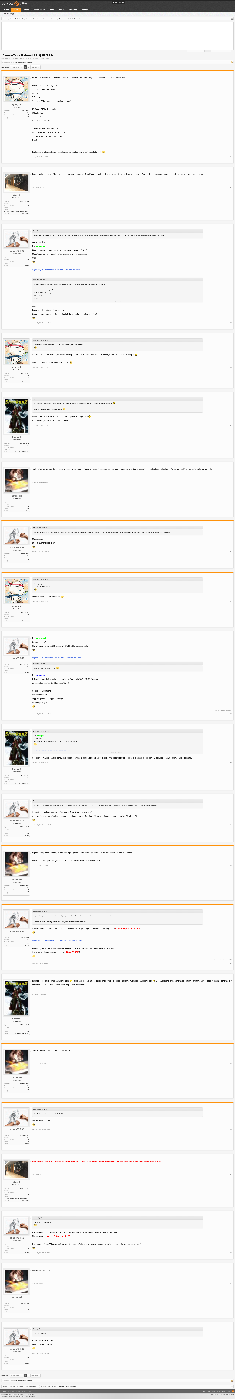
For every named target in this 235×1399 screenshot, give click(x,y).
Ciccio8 (37, 58)
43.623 (27, 203)
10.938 (27, 207)
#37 (231, 1174)
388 (28, 259)
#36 (231, 1129)
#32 (231, 866)
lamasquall (17, 496)
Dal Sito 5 (227, 51)
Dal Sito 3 (214, 51)
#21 (231, 157)
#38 (231, 1253)
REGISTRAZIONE (192, 51)
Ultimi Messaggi (8, 14)
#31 (231, 825)
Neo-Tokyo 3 (25, 119)
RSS (233, 1391)
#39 (231, 1283)
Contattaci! (206, 1391)
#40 (231, 1353)
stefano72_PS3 (17, 251)
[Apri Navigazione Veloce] (232, 19)
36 (28, 449)
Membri (26, 10)
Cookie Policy (230, 1394)
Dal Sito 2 (207, 51)
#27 (231, 551)
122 (28, 117)
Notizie (61, 10)
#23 (231, 323)
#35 (231, 1064)
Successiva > (35, 67)
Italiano (30, 1391)
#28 (231, 601)
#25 (231, 425)
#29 (231, 714)
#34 (231, 994)
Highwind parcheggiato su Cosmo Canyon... (16, 211)
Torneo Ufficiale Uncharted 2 (19, 58)
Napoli (27, 265)
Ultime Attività (39, 10)
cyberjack (16, 105)
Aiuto (52, 10)
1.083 (27, 112)
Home (6, 10)
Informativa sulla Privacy (218, 1394)
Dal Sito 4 (220, 51)
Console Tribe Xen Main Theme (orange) (14, 1391)
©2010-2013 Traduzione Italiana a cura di (18, 1396)
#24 (231, 367)
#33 (231, 963)
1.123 (27, 445)
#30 (231, 762)
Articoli (85, 10)
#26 (231, 482)
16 (28, 263)
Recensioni (73, 10)
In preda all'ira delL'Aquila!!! (21, 451)
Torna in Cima (226, 1391)
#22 (231, 187)
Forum (16, 10)
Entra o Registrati (118, 2)
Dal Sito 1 (201, 51)
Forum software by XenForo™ (18, 1394)
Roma (27, 510)
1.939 (27, 504)
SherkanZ (16, 437)
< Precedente (15, 67)
